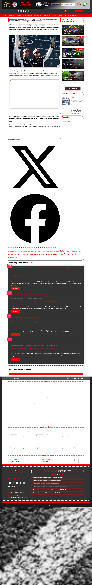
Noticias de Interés (36, 272)
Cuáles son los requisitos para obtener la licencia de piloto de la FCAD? (49, 489)
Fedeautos (58, 251)
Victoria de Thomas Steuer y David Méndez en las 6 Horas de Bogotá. (32, 348)
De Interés (28, 272)
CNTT (44, 251)
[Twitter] (26, 11)
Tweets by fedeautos (67, 121)
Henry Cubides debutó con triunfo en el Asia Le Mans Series (29, 325)
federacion (64, 251)
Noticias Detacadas (46, 272)
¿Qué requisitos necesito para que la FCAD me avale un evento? (48, 477)
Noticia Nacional (40, 345)
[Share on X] (35, 192)
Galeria (74, 88)
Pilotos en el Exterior (56, 272)
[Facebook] (19, 11)
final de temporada (74, 251)
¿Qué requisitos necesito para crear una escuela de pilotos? (47, 480)
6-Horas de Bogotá (31, 345)
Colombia (47, 251)
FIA (70, 251)
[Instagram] (21, 11)
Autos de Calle (26, 251)
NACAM (62, 254)
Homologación (28, 254)
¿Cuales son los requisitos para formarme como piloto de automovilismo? (49, 486)
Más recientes (13, 374)
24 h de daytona (11, 251)
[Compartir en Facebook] (35, 243)
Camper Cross (31, 251)
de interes (52, 251)
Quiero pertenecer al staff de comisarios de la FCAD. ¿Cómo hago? (48, 492)
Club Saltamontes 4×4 (39, 251)
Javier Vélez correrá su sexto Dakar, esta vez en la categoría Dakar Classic (34, 301)
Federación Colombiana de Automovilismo (25, 4)
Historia (23, 254)
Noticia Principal (49, 345)
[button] (65, 11)
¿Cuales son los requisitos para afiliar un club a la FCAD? (46, 483)
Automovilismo (19, 251)
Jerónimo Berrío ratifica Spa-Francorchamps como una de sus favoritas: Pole (45, 254)
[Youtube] (23, 11)
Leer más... (15, 288)
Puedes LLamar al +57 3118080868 (16, 489)
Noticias (30, 298)
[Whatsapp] (28, 11)
